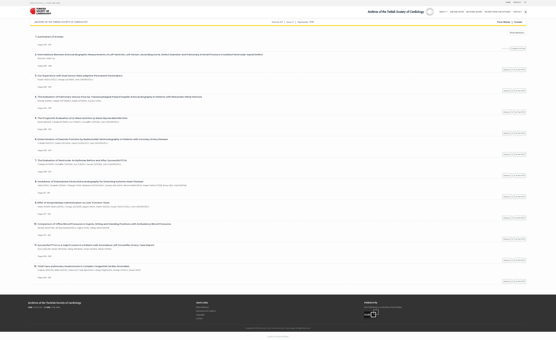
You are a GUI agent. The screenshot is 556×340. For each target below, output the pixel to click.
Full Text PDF (519, 69)
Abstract (507, 69)
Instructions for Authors (206, 311)
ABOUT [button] (442, 12)
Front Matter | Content (509, 22)
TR (525, 2)
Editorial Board (202, 307)
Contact (199, 318)
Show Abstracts (517, 32)
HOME (508, 2)
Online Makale (282, 336)
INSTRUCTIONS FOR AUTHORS (498, 12)
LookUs (270, 336)
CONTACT (517, 2)
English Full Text (518, 48)
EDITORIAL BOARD (474, 12)
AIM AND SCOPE (457, 12)
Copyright (200, 315)
